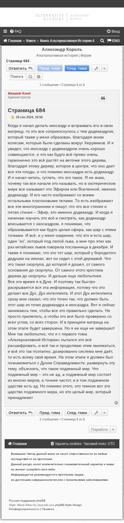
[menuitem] (15, 31)
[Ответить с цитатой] (103, 98)
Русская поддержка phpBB (27, 500)
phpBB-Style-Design (68, 505)
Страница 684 (17, 61)
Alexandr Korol (19, 93)
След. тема (77, 68)
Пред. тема (50, 68)
